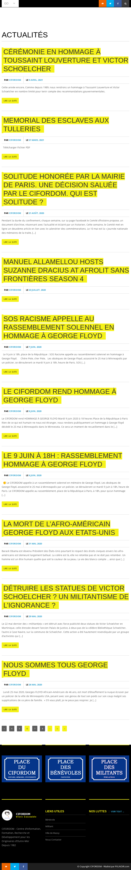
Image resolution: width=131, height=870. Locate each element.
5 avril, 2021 (34, 80)
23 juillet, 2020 (36, 290)
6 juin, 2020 (33, 411)
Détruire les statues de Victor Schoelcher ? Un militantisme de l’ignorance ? (66, 596)
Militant (49, 826)
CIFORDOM (12, 80)
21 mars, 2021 (35, 140)
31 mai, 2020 (34, 543)
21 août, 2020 (35, 213)
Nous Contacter (53, 839)
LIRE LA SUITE (10, 100)
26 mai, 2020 (34, 684)
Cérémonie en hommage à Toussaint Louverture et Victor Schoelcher (65, 60)
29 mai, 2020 (34, 616)
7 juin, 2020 (33, 347)
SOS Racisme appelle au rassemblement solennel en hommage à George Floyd (58, 327)
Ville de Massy (52, 833)
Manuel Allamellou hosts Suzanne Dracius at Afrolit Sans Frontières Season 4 (66, 270)
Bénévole (50, 819)
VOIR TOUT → (117, 811)
